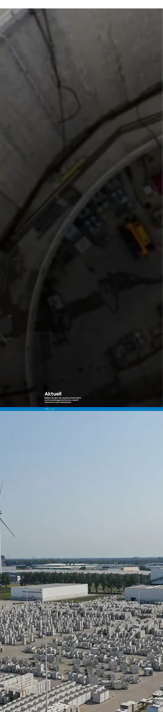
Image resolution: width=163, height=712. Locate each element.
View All (52, 409)
